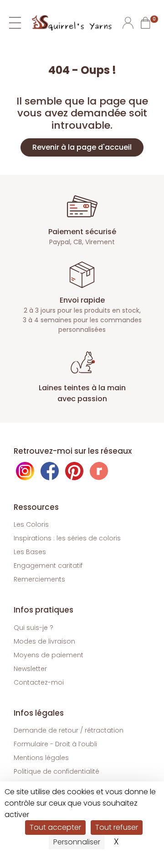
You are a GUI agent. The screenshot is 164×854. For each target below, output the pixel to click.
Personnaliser (76, 842)
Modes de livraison (44, 641)
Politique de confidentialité (56, 771)
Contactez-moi (39, 682)
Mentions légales (41, 757)
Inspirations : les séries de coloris (67, 538)
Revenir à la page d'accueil (82, 147)
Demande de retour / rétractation (68, 730)
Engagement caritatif (48, 565)
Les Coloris (31, 524)
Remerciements (39, 579)
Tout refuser (116, 827)
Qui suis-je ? (33, 627)
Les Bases (30, 551)
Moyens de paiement (48, 655)
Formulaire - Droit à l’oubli (55, 744)
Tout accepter (55, 827)
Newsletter (30, 668)
